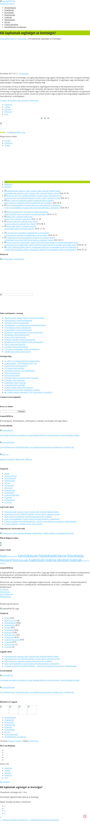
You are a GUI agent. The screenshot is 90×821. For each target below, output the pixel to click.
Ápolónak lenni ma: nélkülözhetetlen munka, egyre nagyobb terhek (32, 198)
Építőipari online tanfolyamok (16, 323)
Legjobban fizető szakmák (15, 382)
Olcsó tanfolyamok (12, 373)
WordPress (34, 741)
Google (7, 140)
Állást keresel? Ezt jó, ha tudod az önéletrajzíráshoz (25, 214)
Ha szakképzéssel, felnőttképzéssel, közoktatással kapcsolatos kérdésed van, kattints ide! (37, 447)
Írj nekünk (4, 589)
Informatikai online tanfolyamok (17, 327)
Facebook (8, 143)
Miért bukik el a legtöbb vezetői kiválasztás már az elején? (28, 203)
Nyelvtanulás (9, 15)
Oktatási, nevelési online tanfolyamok (19, 339)
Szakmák (8, 17)
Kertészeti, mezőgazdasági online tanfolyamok (23, 332)
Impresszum (5, 592)
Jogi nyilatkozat (6, 594)
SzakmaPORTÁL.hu (8, 39)
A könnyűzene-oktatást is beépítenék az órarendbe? (26, 235)
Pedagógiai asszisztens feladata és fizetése (22, 390)
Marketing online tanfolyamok (17, 335)
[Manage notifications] (85, 816)
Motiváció (8, 488)
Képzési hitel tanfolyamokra (15, 366)
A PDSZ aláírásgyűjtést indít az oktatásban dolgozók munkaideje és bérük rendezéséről (40, 249)
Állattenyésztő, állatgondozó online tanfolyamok (24, 318)
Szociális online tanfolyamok (16, 347)
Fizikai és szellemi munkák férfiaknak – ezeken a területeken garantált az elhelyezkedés (40, 521)
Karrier (7, 22)
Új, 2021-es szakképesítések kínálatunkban (22, 361)
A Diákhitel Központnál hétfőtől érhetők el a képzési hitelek (28, 240)
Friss (6, 182)
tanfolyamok (9, 500)
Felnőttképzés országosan (15, 27)
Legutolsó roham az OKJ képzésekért (19, 370)
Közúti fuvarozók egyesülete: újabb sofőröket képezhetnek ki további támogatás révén (40, 245)
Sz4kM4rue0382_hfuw (16, 132)
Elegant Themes (15, 741)
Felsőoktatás (9, 20)
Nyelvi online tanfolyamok (15, 337)
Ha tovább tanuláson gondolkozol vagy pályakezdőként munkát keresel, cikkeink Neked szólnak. (40, 435)
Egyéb (6, 473)
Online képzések (11, 24)
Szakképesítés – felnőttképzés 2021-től (20, 363)
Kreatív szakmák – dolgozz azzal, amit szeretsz (23, 524)
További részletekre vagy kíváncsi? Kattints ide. (19, 100)
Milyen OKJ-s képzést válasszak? (17, 219)
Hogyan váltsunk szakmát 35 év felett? (20, 224)
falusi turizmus (10, 476)
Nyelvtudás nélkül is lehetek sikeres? (19, 229)
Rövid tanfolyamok (12, 375)
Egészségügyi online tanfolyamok (18, 320)
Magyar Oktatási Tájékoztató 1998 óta (16, 459)
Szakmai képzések (11, 495)
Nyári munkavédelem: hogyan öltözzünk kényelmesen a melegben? (32, 208)
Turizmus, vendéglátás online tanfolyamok (22, 349)
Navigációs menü (7, 3)
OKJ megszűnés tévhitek (14, 368)
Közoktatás (9, 12)
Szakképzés (9, 10)
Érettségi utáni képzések (14, 380)
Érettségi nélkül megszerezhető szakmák (21, 378)
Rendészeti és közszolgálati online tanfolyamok (23, 342)
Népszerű (8, 184)
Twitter (7, 145)
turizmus (8, 502)
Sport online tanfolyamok (14, 344)
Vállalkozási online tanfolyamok (17, 351)
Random (7, 187)
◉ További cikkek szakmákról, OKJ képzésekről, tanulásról (28, 392)
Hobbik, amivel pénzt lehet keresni (18, 387)
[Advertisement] (45, 55)
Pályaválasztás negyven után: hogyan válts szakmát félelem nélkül (31, 193)
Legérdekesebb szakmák (14, 385)
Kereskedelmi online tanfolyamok (18, 330)
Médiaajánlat (5, 596)
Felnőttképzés (10, 8)
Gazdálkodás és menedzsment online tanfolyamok (25, 325)
